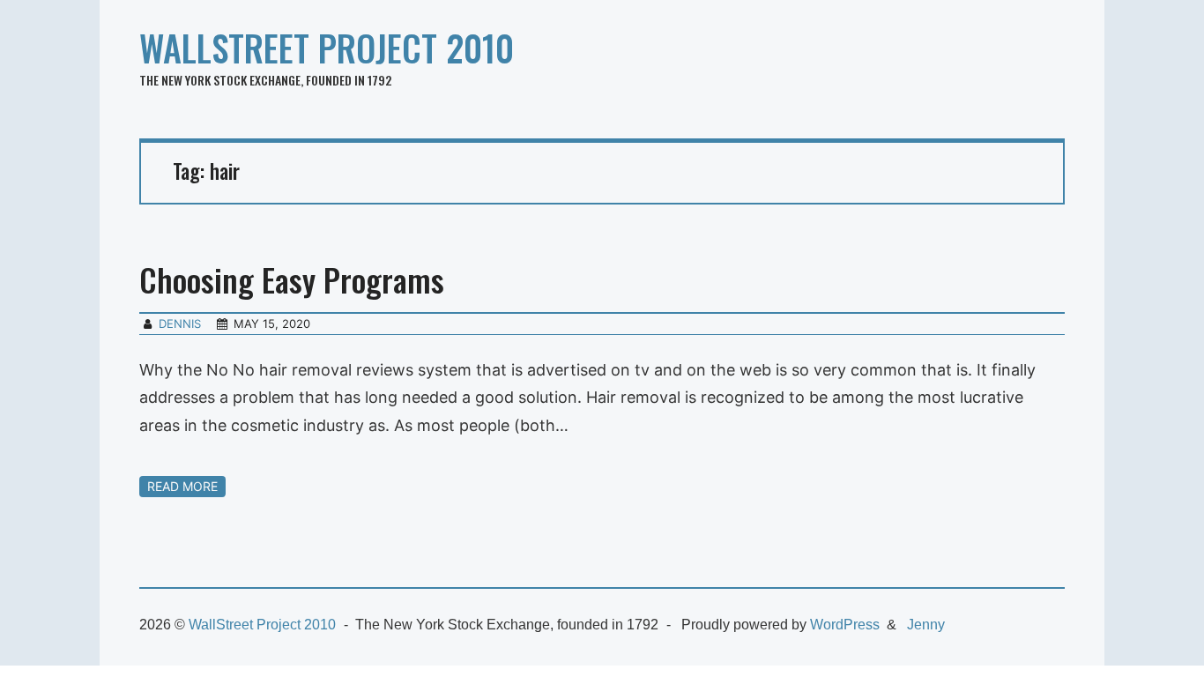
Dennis (180, 323)
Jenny (926, 624)
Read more (182, 486)
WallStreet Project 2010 (326, 47)
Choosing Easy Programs (291, 279)
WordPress (845, 624)
